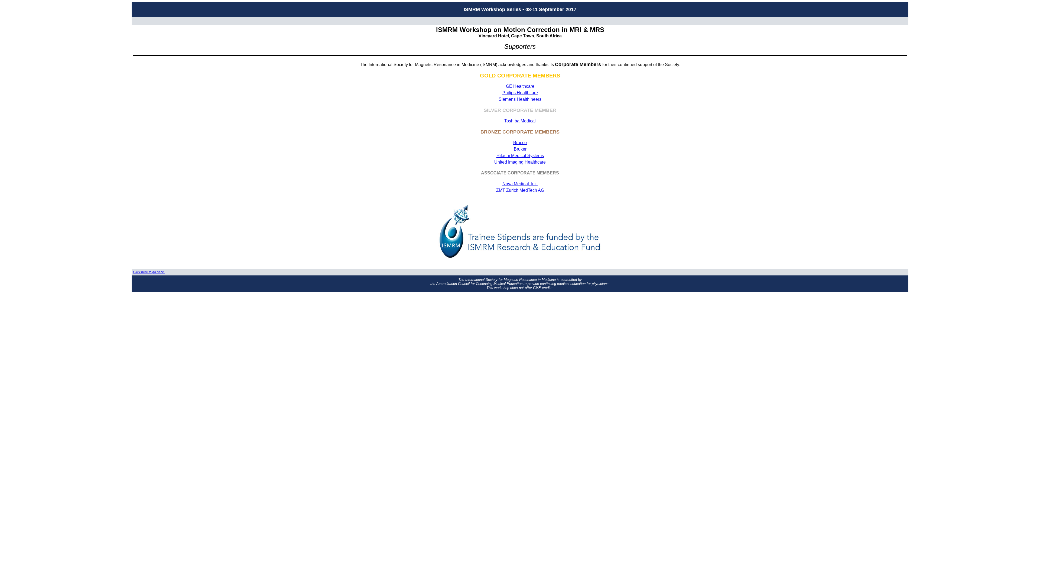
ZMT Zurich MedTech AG (520, 190)
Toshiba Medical (520, 121)
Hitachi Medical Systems (520, 155)
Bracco (520, 142)
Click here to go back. (149, 272)
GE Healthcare (520, 86)
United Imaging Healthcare (520, 162)
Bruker (520, 149)
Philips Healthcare (520, 92)
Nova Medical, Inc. (520, 183)
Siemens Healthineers (520, 99)
